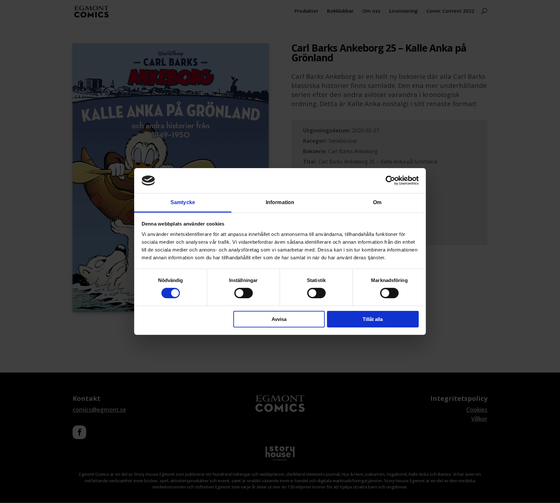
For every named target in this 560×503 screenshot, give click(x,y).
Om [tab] (377, 202)
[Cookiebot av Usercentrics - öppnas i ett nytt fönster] (390, 180)
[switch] (243, 293)
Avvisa (279, 319)
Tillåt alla (373, 319)
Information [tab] (280, 202)
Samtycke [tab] (182, 202)
